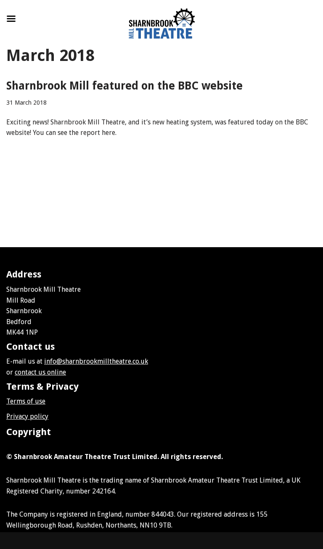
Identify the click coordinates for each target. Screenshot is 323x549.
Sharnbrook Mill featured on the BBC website (124, 85)
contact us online (40, 372)
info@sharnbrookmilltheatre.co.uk (96, 361)
